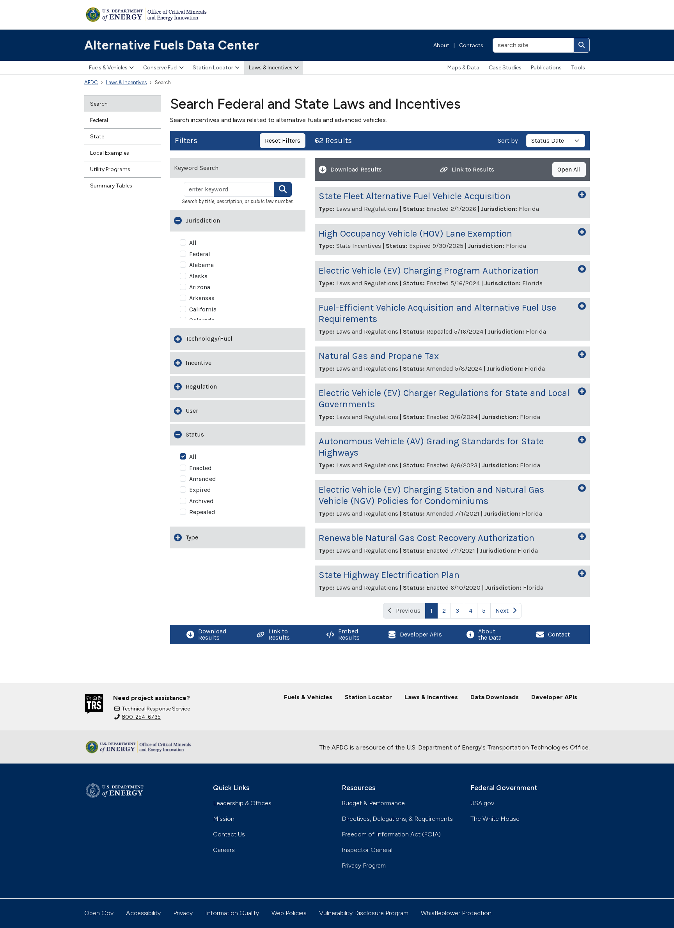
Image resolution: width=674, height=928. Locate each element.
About (441, 45)
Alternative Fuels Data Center (171, 45)
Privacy (183, 913)
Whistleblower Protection (456, 913)
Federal (99, 120)
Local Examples (109, 153)
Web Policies (289, 913)
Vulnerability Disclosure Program (363, 913)
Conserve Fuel (160, 67)
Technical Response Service (156, 708)
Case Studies (505, 67)
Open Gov (99, 913)
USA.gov (482, 803)
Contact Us (229, 834)
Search (99, 104)
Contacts (471, 45)
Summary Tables (111, 185)
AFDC (91, 82)
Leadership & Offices (242, 803)
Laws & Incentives (271, 67)
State (97, 136)
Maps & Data (463, 67)
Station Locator (213, 67)
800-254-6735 (141, 717)
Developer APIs (554, 697)
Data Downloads (494, 697)
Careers (224, 850)
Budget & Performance (373, 803)
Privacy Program (364, 865)
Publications (546, 67)
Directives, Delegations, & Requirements (397, 818)
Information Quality (232, 913)
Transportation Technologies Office (538, 747)
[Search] (581, 45)
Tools (578, 67)
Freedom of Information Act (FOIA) (391, 834)
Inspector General (367, 850)
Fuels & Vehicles (108, 67)
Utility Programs (110, 169)
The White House (495, 818)
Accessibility (143, 913)
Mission (223, 818)
